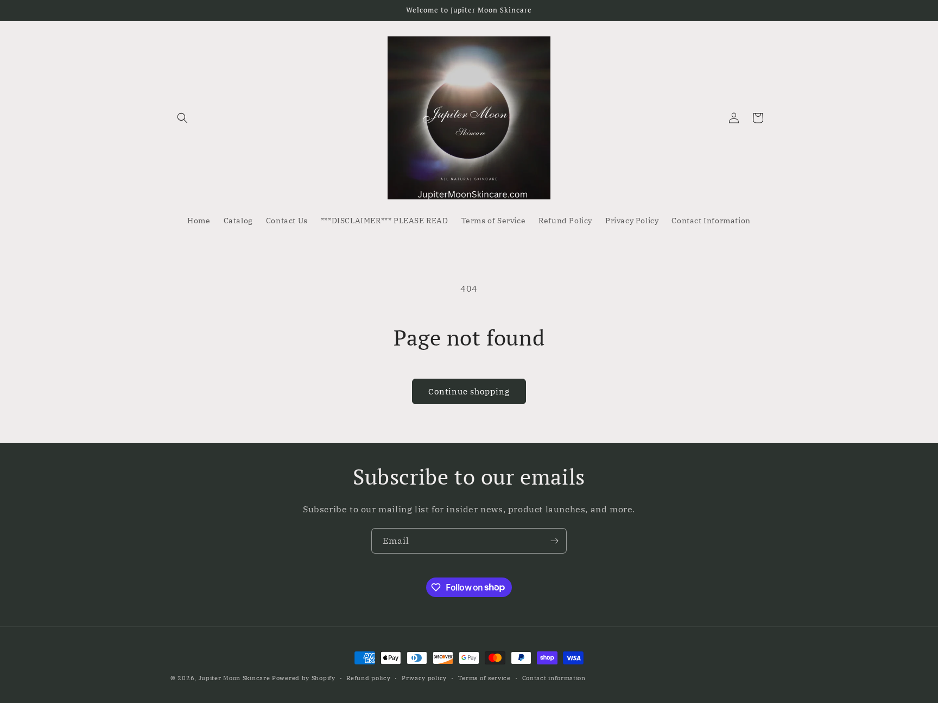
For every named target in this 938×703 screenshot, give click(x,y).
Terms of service (484, 677)
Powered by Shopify (303, 678)
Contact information (554, 677)
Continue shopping (469, 391)
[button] (182, 118)
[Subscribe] (554, 541)
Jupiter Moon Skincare (234, 678)
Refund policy (368, 677)
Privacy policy (424, 677)
